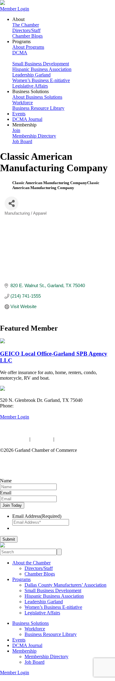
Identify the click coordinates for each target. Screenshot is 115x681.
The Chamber (25, 24)
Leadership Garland (31, 74)
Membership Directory (34, 135)
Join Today (12, 505)
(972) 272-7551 (30, 405)
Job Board (22, 141)
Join (16, 130)
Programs (21, 579)
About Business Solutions (37, 97)
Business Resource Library (38, 108)
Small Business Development (40, 63)
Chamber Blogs (27, 36)
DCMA (19, 52)
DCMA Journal (27, 119)
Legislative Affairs (30, 86)
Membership (24, 651)
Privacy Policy (14, 439)
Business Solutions (30, 623)
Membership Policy (74, 439)
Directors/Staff (26, 30)
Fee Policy (42, 439)
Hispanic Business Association (41, 69)
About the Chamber (31, 562)
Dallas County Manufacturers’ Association (65, 585)
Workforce (22, 102)
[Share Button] (11, 203)
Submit (8, 539)
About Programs (28, 47)
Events (18, 113)
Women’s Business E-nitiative (41, 80)
